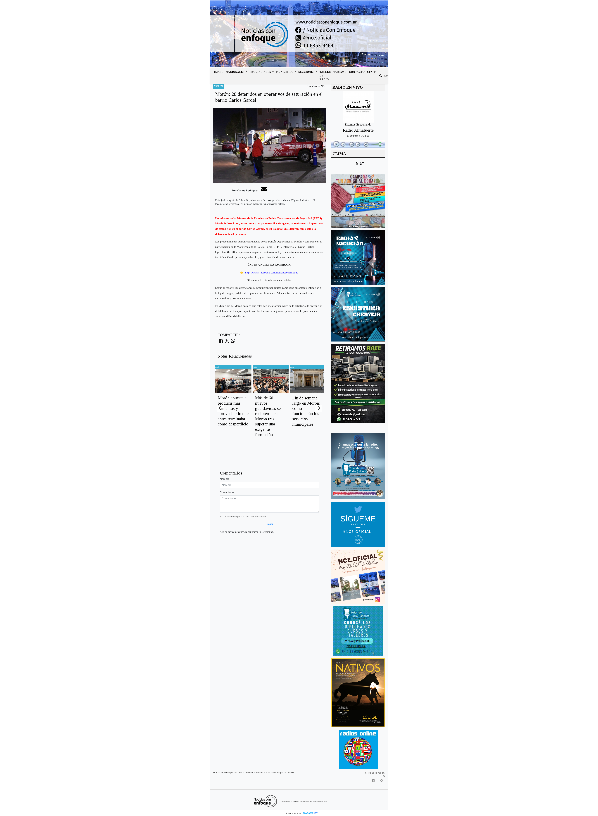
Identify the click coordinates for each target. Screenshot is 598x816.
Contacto (357, 72)
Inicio (218, 72)
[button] (380, 76)
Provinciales (261, 72)
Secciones (306, 72)
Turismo (339, 72)
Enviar (269, 524)
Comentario (227, 492)
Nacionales (235, 72)
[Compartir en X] (227, 341)
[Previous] (220, 408)
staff (371, 72)
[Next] (318, 408)
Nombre (224, 478)
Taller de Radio (325, 76)
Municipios (285, 72)
